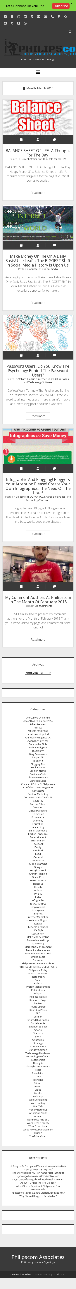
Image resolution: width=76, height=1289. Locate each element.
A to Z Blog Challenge (38, 717)
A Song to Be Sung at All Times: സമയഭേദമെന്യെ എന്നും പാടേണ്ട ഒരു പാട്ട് (38, 1167)
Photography (38, 976)
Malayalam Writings (38, 940)
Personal (38, 960)
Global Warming (38, 863)
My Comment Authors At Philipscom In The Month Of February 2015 (38, 564)
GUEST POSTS (38, 880)
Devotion (38, 807)
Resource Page (38, 1000)
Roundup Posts (38, 1010)
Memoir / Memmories (38, 950)
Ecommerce (38, 817)
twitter (38, 1086)
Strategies (38, 1039)
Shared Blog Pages (58, 379)
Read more (40, 193)
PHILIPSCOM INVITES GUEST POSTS (38, 966)
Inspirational (38, 907)
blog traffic (38, 757)
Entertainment (38, 837)
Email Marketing (38, 830)
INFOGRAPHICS (35, 496)
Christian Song (38, 780)
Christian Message (38, 777)
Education (38, 824)
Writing (38, 1133)
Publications (38, 990)
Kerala (38, 923)
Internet (42, 379)
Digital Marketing (38, 810)
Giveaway (38, 860)
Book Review (38, 767)
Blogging (32, 379)
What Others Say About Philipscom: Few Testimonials (38, 1187)
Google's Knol (38, 870)
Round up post (38, 1006)
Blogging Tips (38, 764)
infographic (38, 900)
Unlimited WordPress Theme (26, 1274)
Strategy (38, 1043)
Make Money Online (38, 937)
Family (38, 847)
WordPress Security (38, 1123)
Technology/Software (40, 382)
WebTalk (38, 1106)
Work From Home (38, 1126)
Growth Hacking (38, 873)
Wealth (38, 1093)
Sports (38, 1030)
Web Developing (38, 1099)
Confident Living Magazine (38, 787)
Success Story (38, 1046)
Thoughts (38, 1063)
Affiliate (33, 269)
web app (38, 1096)
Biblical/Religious (38, 747)
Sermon (38, 1016)
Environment (38, 840)
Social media (51, 269)
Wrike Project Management (38, 1129)
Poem (38, 980)
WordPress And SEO (38, 1119)
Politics (38, 983)
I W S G (38, 893)
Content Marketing (38, 794)
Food (38, 853)
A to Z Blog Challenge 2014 (38, 721)
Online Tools (38, 956)
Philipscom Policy (38, 970)
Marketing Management (38, 946)
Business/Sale (38, 774)
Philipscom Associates (38, 1256)
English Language (38, 834)
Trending (38, 1079)
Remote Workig (38, 996)
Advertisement (38, 724)
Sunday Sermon (38, 1049)
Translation (38, 1073)
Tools (38, 1069)
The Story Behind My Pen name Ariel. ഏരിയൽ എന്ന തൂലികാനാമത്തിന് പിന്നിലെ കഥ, (38, 1174)
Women (38, 1116)
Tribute (38, 1083)
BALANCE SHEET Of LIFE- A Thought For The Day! (38, 117)
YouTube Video (38, 1136)
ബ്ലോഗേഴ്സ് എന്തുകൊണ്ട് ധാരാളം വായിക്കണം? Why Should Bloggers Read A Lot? (38, 1194)
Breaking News (38, 770)
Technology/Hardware (38, 1053)
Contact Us (38, 790)
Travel (38, 1076)
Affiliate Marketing (38, 731)
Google (38, 867)
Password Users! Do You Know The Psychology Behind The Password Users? (38, 333)
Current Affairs (28, 159)
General (38, 857)
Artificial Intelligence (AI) (38, 737)
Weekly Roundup (38, 1109)
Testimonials (38, 1059)
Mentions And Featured (38, 953)
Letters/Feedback (38, 927)
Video (38, 1089)
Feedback (38, 850)
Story (38, 1036)
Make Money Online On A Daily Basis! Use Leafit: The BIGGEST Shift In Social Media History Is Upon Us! (38, 223)
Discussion (38, 814)
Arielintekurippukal (38, 734)
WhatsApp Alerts (38, 1113)
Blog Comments (43, 605)
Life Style (38, 930)
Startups (38, 1033)
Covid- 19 (38, 800)
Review (38, 1003)
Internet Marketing (38, 917)
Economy (38, 820)
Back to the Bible (38, 744)
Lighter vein (38, 933)
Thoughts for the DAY (54, 159)
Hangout (38, 883)
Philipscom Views (38, 973)
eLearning (38, 827)
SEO (38, 1013)
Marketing (38, 943)
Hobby (38, 890)
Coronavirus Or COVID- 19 (38, 797)
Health (38, 887)
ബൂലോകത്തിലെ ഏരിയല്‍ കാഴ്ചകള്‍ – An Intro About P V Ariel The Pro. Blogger (38, 1181)
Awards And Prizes (38, 741)
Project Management (38, 986)
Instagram (38, 910)
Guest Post (38, 877)
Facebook (38, 843)
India (38, 897)
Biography (38, 750)
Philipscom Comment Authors (38, 963)
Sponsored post (38, 1026)
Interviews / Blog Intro (38, 920)
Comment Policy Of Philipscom (38, 784)
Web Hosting (38, 1103)
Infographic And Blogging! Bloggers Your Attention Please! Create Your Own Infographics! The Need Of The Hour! (38, 446)
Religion (38, 993)
